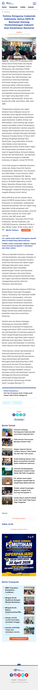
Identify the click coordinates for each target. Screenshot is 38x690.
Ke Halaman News (19, 518)
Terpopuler (13, 7)
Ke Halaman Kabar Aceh (18, 529)
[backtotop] (19, 666)
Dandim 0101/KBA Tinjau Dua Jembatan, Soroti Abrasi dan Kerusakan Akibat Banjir (12, 630)
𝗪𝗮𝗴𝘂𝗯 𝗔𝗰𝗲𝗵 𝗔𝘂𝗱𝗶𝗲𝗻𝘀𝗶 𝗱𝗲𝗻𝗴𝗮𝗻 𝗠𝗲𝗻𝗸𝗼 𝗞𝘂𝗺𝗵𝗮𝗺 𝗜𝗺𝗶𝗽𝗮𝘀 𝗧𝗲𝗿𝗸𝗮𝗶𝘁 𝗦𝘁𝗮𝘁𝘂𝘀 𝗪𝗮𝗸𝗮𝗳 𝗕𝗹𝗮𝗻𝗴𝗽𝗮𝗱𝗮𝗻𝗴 (12, 600)
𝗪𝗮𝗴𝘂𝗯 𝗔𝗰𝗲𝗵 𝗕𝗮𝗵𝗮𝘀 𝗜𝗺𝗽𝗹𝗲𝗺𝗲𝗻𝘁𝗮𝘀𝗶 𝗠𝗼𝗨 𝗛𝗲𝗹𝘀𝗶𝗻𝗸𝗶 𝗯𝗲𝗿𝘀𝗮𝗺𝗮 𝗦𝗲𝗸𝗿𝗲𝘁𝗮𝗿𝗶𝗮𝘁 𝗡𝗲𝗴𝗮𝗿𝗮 (13, 610)
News (4, 513)
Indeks (22, 7)
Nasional (6, 402)
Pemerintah (17, 402)
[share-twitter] (17, 414)
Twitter (23, 678)
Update (26, 230)
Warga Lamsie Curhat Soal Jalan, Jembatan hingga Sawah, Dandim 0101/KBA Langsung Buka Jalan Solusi (13, 620)
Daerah (31, 7)
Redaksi (14, 680)
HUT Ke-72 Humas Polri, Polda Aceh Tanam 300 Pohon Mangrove (18, 394)
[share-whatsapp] (20, 414)
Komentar (20, 419)
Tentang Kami (22, 680)
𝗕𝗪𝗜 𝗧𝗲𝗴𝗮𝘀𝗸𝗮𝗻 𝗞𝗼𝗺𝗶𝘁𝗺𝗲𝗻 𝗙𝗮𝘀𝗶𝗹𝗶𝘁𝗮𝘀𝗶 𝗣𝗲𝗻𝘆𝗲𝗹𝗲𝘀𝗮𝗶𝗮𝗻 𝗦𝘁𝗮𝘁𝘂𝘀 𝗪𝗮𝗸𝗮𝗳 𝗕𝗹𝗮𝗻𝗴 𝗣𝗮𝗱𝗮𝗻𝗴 (11, 590)
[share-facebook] (13, 414)
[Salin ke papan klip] (24, 414)
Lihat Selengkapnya (18, 638)
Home (4, 7)
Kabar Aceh (7, 524)
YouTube (28, 678)
